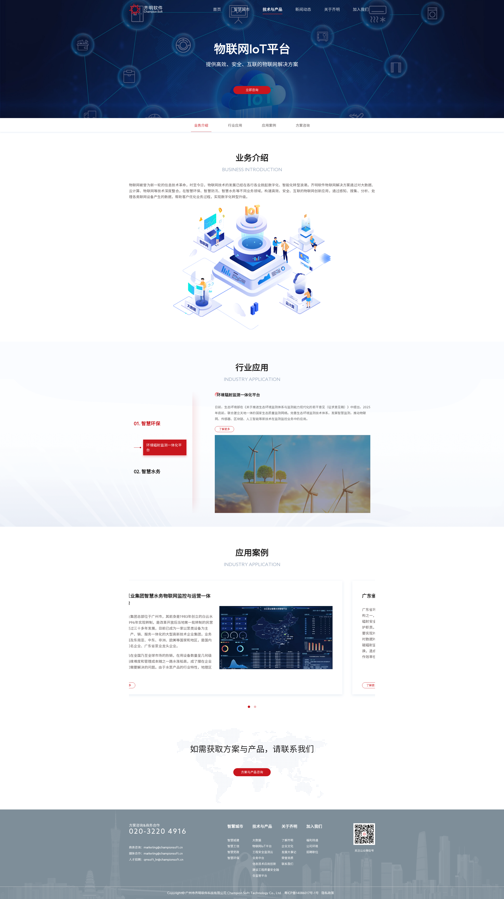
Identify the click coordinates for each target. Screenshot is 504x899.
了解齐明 (287, 840)
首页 (217, 9)
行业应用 (235, 125)
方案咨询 (303, 125)
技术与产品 (272, 9)
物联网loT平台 (262, 846)
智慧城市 (242, 9)
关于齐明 (332, 9)
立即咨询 (252, 89)
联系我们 (287, 863)
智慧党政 (233, 852)
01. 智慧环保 (147, 423)
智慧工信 (233, 846)
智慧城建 (233, 840)
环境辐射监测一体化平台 (164, 447)
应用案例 (269, 125)
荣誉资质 (287, 857)
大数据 (256, 840)
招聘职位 (312, 852)
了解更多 (224, 429)
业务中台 (258, 857)
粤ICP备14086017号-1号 (301, 892)
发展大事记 (289, 852)
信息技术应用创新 (264, 863)
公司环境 (312, 846)
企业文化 (287, 846)
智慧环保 (233, 857)
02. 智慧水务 (147, 471)
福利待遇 (312, 840)
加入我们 (361, 9)
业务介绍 (201, 125)
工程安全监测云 (262, 852)
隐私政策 (327, 892)
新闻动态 (303, 9)
